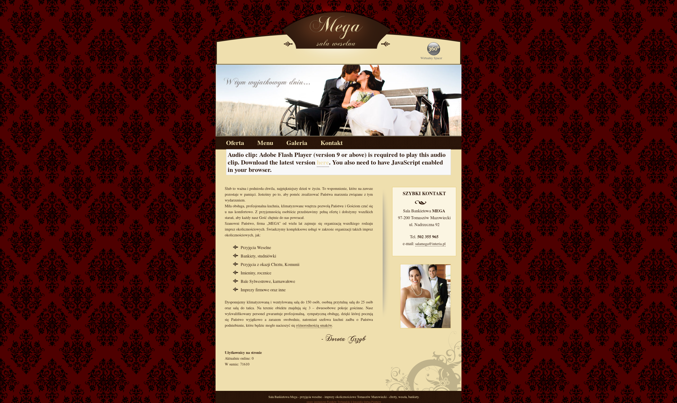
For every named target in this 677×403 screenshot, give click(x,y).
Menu (265, 142)
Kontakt (332, 142)
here (323, 162)
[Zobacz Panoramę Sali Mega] (222, 11)
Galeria (296, 142)
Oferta (235, 142)
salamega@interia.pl (430, 243)
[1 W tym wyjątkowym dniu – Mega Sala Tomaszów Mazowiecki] (339, 100)
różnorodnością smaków (314, 325)
